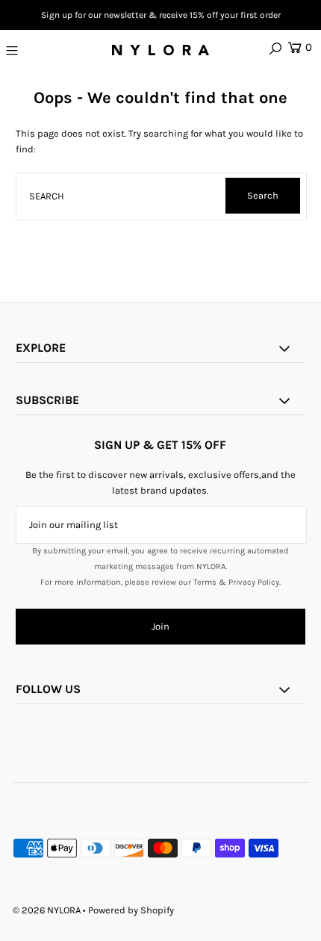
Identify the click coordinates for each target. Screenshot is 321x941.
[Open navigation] (32, 50)
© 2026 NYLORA (47, 910)
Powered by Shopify (131, 910)
